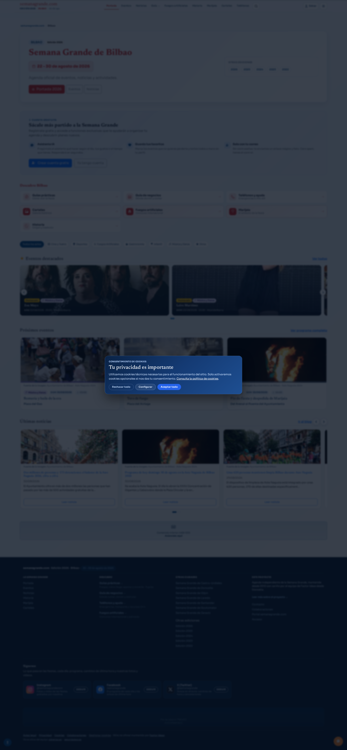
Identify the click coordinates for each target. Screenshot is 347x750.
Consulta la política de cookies (197, 378)
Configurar (145, 386)
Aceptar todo (169, 386)
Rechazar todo (121, 386)
